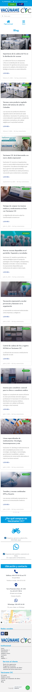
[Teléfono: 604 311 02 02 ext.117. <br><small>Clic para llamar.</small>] (16, 571)
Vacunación (4, 652)
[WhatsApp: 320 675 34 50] (16, 600)
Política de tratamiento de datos (12, 667)
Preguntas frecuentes (9, 666)
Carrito (3, 680)
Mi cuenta (4, 675)
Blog (2, 656)
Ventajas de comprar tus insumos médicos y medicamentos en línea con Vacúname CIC (15, 208)
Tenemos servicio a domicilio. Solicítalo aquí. (17, 539)
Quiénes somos (5, 653)
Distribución (4, 650)
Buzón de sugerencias (9, 664)
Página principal (8, 24)
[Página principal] (8, 21)
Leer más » (6, 73)
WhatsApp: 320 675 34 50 (16, 604)
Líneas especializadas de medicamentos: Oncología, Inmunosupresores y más (12, 441)
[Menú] (23, 21)
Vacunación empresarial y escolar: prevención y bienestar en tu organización (15, 303)
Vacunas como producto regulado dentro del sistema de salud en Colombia (15, 104)
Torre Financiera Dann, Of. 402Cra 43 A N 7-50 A (16, 591)
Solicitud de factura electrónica (12, 669)
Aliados (3, 658)
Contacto (4, 655)
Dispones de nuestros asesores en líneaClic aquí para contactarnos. (17, 556)
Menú (23, 24)
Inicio (2, 648)
